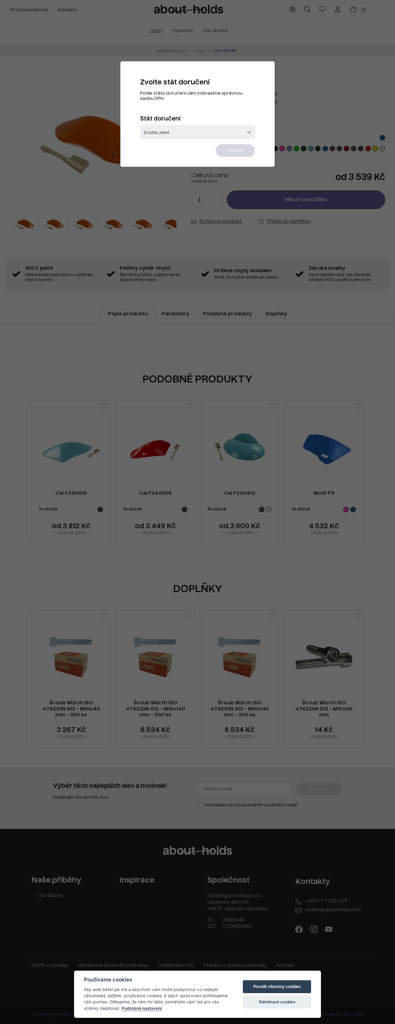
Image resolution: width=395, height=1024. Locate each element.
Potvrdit (235, 151)
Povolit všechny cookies (277, 986)
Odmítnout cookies (277, 1001)
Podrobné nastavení (142, 1008)
